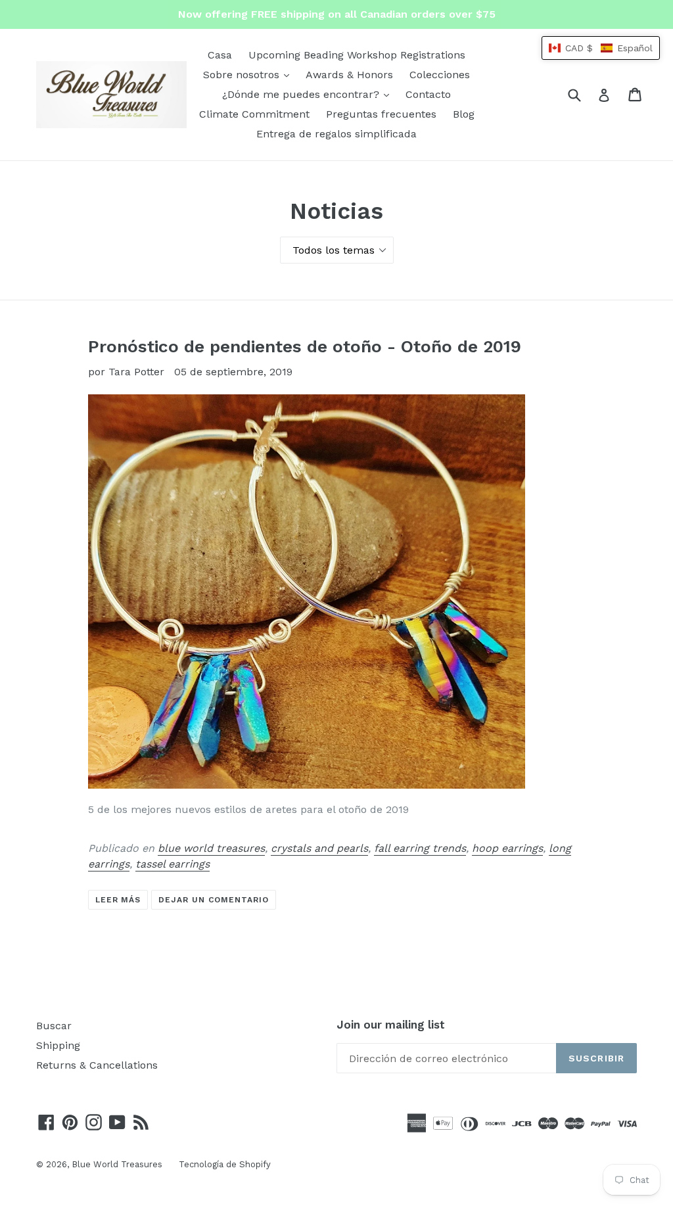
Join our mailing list (390, 1024)
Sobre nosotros (249, 74)
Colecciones (439, 74)
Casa (220, 55)
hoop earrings (507, 848)
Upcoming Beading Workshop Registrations (356, 55)
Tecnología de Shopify (225, 1164)
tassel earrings (172, 864)
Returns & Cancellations (97, 1065)
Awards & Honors (349, 74)
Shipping (58, 1045)
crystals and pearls (319, 848)
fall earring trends (420, 848)
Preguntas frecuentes (381, 114)
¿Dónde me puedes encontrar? (309, 94)
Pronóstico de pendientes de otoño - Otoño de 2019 (304, 346)
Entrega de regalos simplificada (336, 134)
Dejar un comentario (213, 899)
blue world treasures (211, 848)
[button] (600, 48)
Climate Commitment (254, 114)
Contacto (428, 94)
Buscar (54, 1025)
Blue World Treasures (117, 1164)
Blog (464, 114)
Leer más (118, 899)
